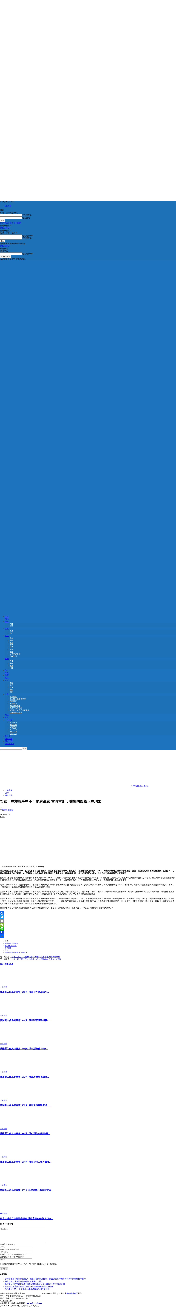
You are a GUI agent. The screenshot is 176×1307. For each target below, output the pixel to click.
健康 (11, 687)
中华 (11, 638)
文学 (11, 645)
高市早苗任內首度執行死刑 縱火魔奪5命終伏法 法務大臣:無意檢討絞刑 (35, 1284)
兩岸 (7, 621)
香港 (11, 631)
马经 (11, 668)
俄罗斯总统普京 (11, 946)
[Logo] (88, 436)
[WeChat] (88, 925)
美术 (11, 643)
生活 (7, 680)
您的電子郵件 (28, 236)
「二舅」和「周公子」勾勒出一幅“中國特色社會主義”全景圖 (35, 959)
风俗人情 (13, 731)
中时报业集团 (72, 1293)
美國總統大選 (15, 706)
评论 (7, 673)
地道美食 (13, 725)
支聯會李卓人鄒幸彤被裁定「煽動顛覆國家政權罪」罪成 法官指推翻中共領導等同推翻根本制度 (45, 1279)
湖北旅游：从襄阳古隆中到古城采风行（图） (24, 1281)
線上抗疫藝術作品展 (18, 699)
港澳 (7, 628)
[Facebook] (88, 913)
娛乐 (7, 678)
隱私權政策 (5, 228)
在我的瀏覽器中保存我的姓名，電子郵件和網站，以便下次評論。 (30, 1264)
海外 (11, 640)
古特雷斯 (8, 948)
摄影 (11, 649)
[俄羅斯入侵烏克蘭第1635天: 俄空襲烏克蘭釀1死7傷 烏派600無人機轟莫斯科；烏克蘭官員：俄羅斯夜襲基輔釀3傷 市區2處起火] (13, 1126)
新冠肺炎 (13, 697)
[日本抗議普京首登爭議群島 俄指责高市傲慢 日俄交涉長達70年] (13, 1211)
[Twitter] (88, 917)
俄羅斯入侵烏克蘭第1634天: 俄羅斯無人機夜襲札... (25, 1162)
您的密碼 (26, 218)
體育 (7, 675)
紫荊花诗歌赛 (15, 654)
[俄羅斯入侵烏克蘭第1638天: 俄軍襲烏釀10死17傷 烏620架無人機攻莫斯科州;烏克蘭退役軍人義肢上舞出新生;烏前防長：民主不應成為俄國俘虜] (13, 1041)
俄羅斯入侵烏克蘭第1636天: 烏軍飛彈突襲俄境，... (25, 1105)
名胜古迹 (13, 734)
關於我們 (8, 741)
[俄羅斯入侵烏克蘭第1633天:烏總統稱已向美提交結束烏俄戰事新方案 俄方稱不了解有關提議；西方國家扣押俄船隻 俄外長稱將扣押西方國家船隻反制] (13, 1183)
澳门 (11, 633)
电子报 (8, 736)
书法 (11, 647)
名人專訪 (13, 722)
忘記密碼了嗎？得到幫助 (10, 223)
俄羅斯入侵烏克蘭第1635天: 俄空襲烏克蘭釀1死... (25, 1133)
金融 (11, 663)
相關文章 (3, 964)
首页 (7, 616)
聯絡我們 (8, 739)
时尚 (11, 690)
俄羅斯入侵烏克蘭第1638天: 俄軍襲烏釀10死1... (24, 1048)
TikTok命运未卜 (16, 713)
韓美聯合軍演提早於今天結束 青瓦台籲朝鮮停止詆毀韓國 (29, 1286)
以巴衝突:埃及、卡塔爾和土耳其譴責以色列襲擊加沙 (27, 1289)
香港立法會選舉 (16, 708)
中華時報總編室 (6, 810)
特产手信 (13, 729)
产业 (11, 661)
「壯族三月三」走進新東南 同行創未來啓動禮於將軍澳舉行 (35, 957)
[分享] (88, 936)
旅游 (11, 685)
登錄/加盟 (8, 206)
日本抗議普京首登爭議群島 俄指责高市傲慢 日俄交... (26, 1218)
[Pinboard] (88, 932)
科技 (7, 670)
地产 (11, 666)
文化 (7, 636)
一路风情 (8, 720)
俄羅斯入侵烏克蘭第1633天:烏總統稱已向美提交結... (26, 1190)
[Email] (88, 921)
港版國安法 (14, 701)
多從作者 (10, 964)
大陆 (11, 624)
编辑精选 (13, 727)
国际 (7, 619)
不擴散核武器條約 (11, 943)
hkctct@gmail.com (34, 1303)
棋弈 (11, 652)
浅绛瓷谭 (13, 656)
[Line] (88, 928)
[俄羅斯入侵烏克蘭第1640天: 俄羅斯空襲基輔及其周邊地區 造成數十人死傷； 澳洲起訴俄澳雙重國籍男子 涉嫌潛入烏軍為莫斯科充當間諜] (13, 985)
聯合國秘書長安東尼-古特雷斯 (16, 952)
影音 (7, 717)
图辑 (7, 715)
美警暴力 (13, 703)
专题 (7, 694)
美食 (11, 683)
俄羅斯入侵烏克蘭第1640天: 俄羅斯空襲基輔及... (24, 992)
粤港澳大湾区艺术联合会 (19, 710)
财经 (7, 659)
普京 (6, 950)
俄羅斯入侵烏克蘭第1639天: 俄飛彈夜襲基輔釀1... (25, 1020)
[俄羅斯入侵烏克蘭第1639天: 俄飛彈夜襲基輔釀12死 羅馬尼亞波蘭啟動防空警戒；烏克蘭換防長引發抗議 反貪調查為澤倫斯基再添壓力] (13, 1013)
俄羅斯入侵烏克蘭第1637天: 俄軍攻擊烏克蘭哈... (24, 1077)
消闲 (11, 692)
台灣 (11, 626)
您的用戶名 (27, 215)
